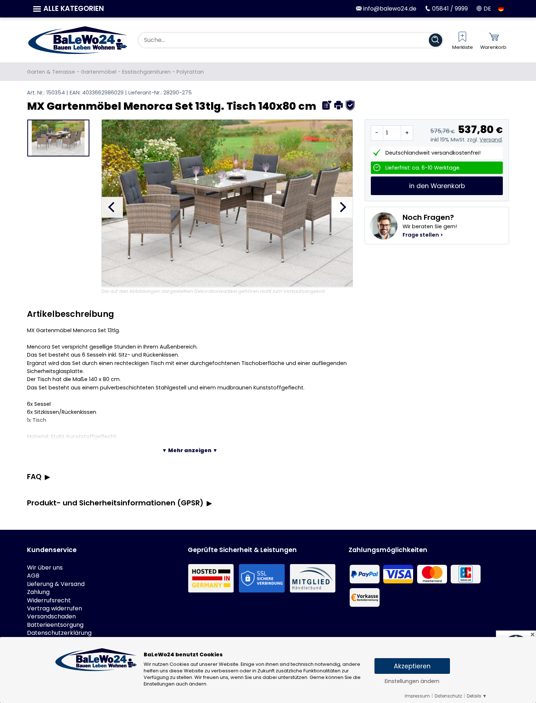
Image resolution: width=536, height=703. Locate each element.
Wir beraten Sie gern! (430, 225)
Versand (490, 139)
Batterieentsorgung (55, 625)
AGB (33, 576)
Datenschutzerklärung (59, 633)
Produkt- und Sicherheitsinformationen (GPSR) (115, 503)
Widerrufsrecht (49, 601)
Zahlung (38, 592)
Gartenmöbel (98, 71)
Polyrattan (190, 71)
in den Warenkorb (437, 186)
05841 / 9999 (449, 8)
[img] (327, 105)
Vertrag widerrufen (54, 609)
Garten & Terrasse (51, 71)
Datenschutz (448, 696)
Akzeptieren (412, 666)
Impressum (417, 696)
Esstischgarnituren (146, 71)
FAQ (34, 476)
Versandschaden (51, 617)
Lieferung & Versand (56, 584)
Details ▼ (477, 696)
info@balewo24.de (389, 8)
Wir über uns (45, 568)
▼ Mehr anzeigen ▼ (190, 450)
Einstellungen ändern (412, 681)
